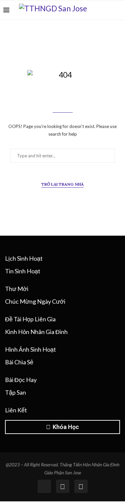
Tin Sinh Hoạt (22, 271)
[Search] (118, 10)
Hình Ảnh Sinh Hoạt (30, 349)
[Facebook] (108, 10)
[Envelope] (81, 486)
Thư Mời (16, 289)
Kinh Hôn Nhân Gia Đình (36, 332)
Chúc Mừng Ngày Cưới (35, 301)
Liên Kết (16, 410)
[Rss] (62, 486)
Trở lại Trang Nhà (62, 184)
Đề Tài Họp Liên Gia (30, 319)
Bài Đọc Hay (21, 380)
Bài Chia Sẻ (19, 362)
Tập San (15, 392)
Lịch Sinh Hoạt (24, 258)
